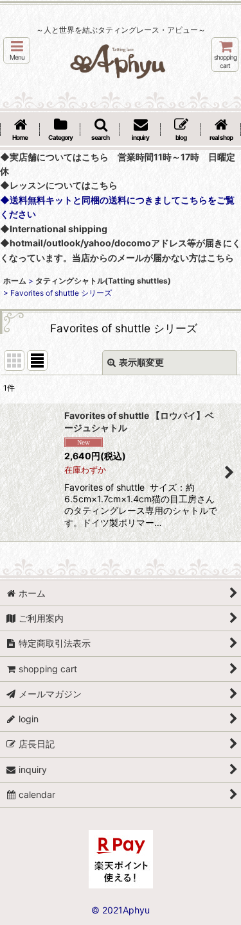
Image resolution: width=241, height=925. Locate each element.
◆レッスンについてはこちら (59, 185)
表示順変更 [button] (141, 362)
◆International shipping (53, 228)
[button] (16, 50)
